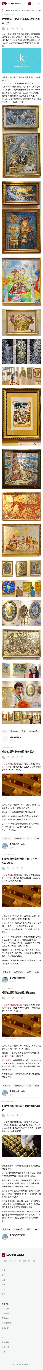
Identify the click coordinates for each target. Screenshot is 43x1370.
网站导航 (5, 1342)
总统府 (17, 10)
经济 (29, 838)
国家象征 (5, 1318)
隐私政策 (5, 1313)
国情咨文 (34, 10)
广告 (3, 1352)
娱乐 (5, 731)
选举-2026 (10, 10)
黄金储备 (14, 731)
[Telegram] (12, 28)
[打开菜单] (39, 3)
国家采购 (5, 1328)
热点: (3, 10)
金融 (37, 838)
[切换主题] (31, 4)
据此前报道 (6, 1060)
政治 (3, 1280)
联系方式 (5, 1347)
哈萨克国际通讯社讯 (12, 764)
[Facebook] (17, 28)
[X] (21, 28)
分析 (3, 1284)
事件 (28, 10)
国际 (3, 1294)
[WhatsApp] (7, 28)
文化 (23, 731)
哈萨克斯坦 (34, 731)
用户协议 (5, 1309)
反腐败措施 (6, 1323)
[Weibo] (20, 1261)
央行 (37, 1229)
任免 (23, 10)
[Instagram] (3, 28)
